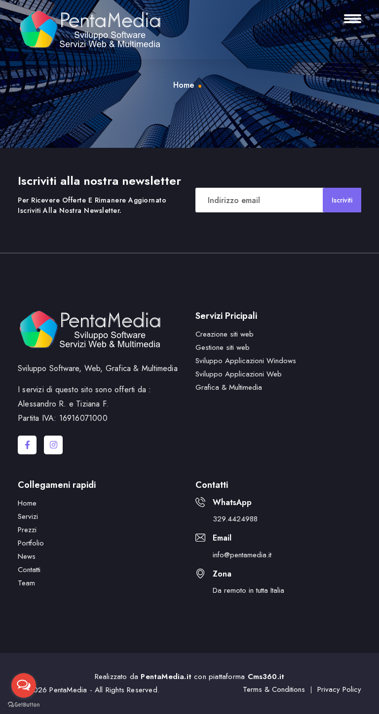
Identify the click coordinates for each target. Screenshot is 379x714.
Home (183, 85)
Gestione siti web (222, 347)
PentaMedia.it (166, 676)
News (27, 556)
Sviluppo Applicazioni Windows (245, 360)
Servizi (28, 516)
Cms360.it (266, 676)
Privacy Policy (339, 689)
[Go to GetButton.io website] (23, 704)
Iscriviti (342, 200)
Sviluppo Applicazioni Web (238, 374)
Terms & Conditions (274, 689)
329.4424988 (235, 518)
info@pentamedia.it (242, 554)
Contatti (29, 569)
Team (26, 583)
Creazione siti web (224, 334)
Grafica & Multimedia (228, 387)
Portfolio (31, 543)
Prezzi (27, 529)
